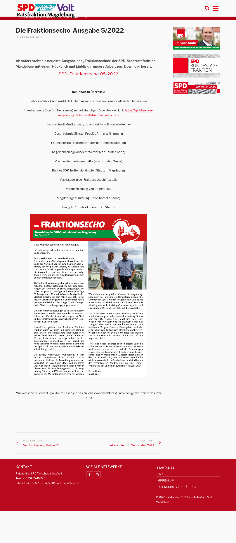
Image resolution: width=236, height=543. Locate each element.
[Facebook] (89, 474)
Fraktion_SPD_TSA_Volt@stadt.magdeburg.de (51, 483)
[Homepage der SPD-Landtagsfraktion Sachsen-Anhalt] (196, 88)
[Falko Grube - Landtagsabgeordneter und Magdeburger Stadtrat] (196, 38)
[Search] (207, 8)
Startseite (165, 467)
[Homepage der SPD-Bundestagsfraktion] (196, 65)
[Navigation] (215, 8)
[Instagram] (97, 474)
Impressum (165, 480)
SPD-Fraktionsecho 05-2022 (88, 73)
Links (161, 474)
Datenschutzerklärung (176, 486)
